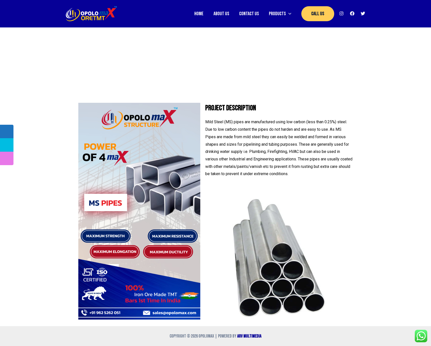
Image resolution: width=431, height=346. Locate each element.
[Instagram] (341, 13)
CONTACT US (249, 14)
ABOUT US (221, 14)
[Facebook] (352, 13)
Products (277, 14)
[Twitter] (363, 13)
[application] (288, 13)
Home (199, 14)
